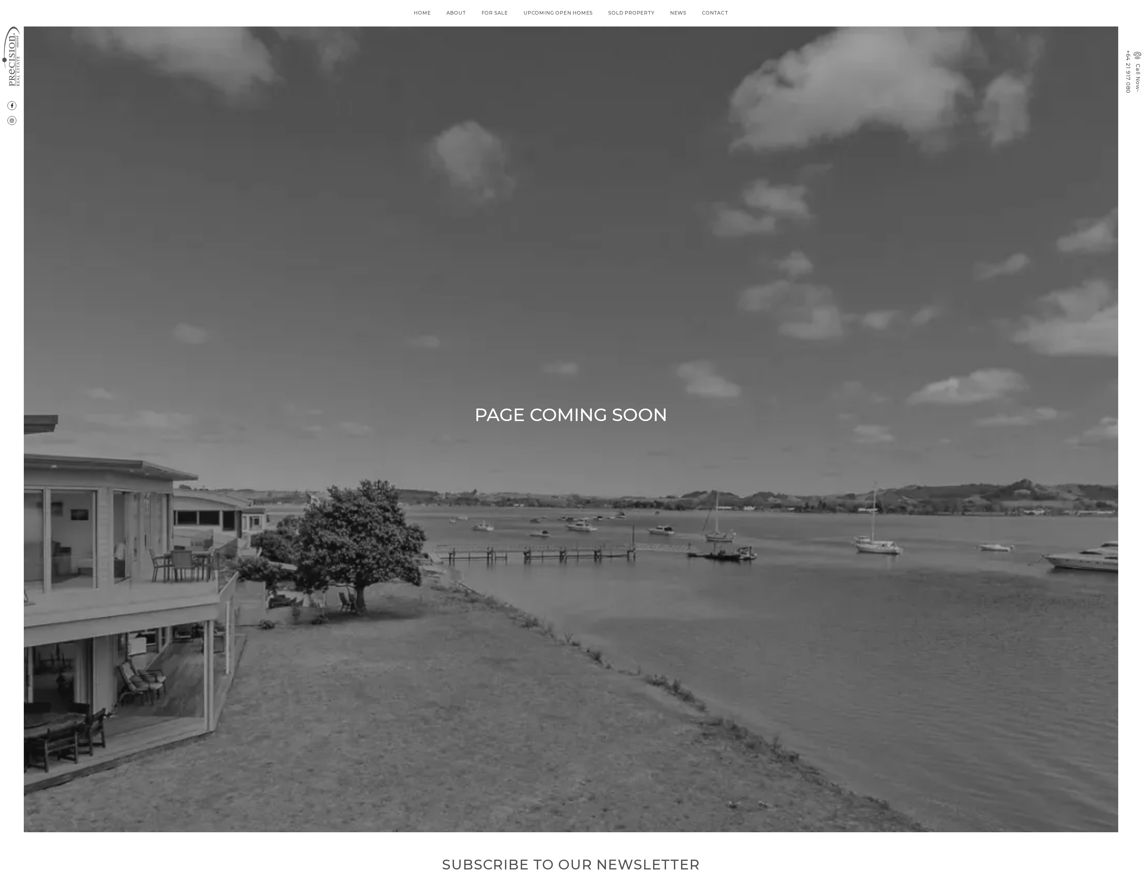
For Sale (494, 13)
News (678, 13)
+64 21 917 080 (1128, 71)
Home (422, 13)
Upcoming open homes (558, 13)
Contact (715, 13)
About (456, 13)
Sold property (631, 13)
